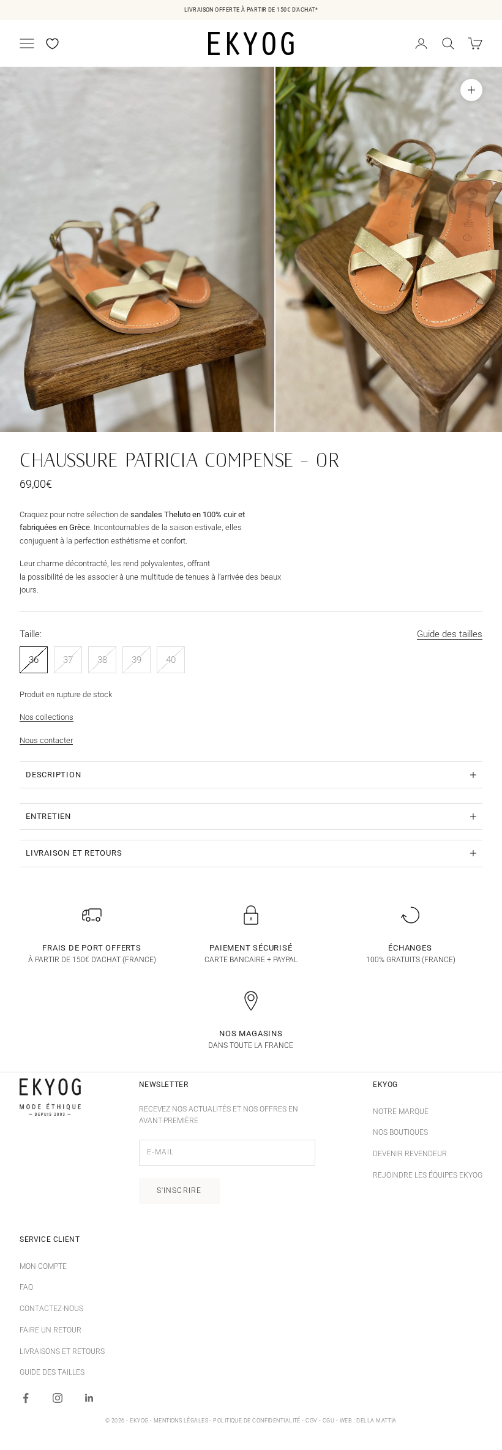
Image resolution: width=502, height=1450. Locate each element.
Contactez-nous (51, 1308)
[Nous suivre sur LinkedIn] (89, 1398)
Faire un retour (50, 1330)
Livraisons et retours (62, 1351)
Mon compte (43, 1266)
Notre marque (401, 1111)
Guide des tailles (449, 634)
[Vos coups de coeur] (52, 44)
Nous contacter (46, 740)
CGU (328, 1421)
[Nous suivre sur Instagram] (57, 1398)
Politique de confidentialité (257, 1421)
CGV (311, 1421)
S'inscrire (179, 1190)
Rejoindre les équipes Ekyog (427, 1175)
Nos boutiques (400, 1132)
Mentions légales (181, 1421)
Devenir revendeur (410, 1153)
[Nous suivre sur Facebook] (26, 1398)
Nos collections (46, 717)
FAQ (26, 1287)
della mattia (376, 1421)
